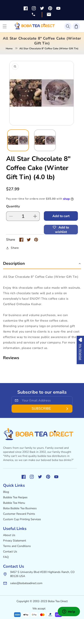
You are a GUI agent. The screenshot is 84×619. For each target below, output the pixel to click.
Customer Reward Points (19, 514)
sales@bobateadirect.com (26, 583)
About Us (9, 535)
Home (9, 48)
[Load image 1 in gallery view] (18, 140)
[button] (68, 26)
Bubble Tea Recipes (15, 497)
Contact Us (10, 551)
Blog (6, 492)
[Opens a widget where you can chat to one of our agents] (68, 612)
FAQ (6, 557)
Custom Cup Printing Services (22, 519)
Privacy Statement (14, 541)
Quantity (13, 206)
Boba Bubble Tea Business (20, 508)
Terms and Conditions (17, 546)
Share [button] (15, 248)
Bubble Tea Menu (14, 503)
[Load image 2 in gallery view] (45, 140)
